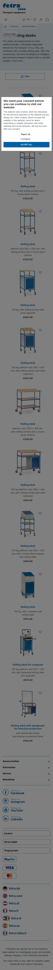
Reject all (25, 134)
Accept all (26, 144)
